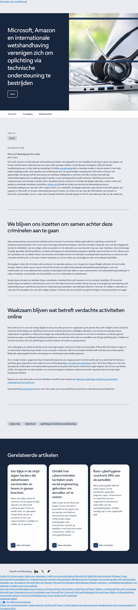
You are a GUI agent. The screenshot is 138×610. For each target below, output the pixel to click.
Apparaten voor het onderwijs (13, 582)
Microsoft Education (127, 579)
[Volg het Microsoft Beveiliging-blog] (49, 571)
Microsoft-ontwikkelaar (126, 589)
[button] (13, 94)
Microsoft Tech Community (63, 592)
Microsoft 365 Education (64, 582)
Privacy (60, 605)
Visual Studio (5, 595)
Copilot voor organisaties (35, 576)
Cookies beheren (71, 605)
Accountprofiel (6, 579)
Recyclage (93, 579)
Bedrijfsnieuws (40, 595)
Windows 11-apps (119, 576)
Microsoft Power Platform (106, 592)
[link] (12, 115)
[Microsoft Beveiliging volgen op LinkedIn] (36, 571)
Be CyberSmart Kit (28, 388)
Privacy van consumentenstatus (13, 605)
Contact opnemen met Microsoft (42, 605)
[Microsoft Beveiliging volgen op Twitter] (42, 571)
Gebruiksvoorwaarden (88, 605)
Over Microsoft (27, 595)
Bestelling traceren (80, 579)
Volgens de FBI (53, 184)
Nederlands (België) (8, 598)
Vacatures (16, 595)
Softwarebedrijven (126, 592)
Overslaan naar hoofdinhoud (13, 1)
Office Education (82, 582)
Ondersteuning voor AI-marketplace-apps (32, 592)
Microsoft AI (5, 589)
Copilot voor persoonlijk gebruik (60, 576)
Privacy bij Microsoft (56, 595)
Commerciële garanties (108, 579)
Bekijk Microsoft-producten (99, 576)
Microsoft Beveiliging (20, 589)
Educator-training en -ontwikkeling (105, 582)
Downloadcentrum (21, 579)
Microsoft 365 (81, 576)
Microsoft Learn (7, 592)
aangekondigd (66, 168)
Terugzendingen (64, 579)
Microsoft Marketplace (85, 592)
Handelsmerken (106, 605)
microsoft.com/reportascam (79, 363)
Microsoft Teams (88, 589)
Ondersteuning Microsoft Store (43, 579)
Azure (32, 589)
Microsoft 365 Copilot (70, 589)
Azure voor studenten (27, 585)
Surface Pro (5, 576)
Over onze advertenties (123, 605)
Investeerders (71, 595)
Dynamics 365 (41, 589)
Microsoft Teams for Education (39, 582)
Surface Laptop (17, 576)
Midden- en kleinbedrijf (105, 589)
